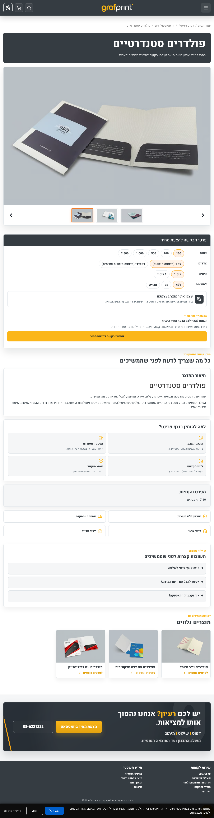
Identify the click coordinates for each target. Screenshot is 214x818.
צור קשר (206, 791)
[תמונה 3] (131, 215)
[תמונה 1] (82, 215)
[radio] (178, 253)
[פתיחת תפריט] (206, 8)
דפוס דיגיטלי (186, 25)
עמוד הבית (204, 25)
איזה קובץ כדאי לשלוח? (184, 568)
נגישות (138, 787)
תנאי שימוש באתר (131, 778)
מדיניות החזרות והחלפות (197, 783)
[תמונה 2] (107, 215)
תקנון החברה (135, 783)
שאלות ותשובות (201, 778)
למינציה (201, 284)
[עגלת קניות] (19, 7)
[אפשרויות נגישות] (8, 7)
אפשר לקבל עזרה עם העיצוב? (180, 582)
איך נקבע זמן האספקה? (184, 595)
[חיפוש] (29, 7)
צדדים (202, 263)
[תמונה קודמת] (11, 215)
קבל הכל (54, 811)
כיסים (203, 274)
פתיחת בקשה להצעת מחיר (107, 336)
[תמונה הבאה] (203, 215)
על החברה (205, 774)
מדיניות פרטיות (133, 774)
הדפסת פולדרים (164, 25)
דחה (34, 811)
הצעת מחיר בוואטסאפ (79, 727)
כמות (203, 253)
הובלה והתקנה (202, 787)
